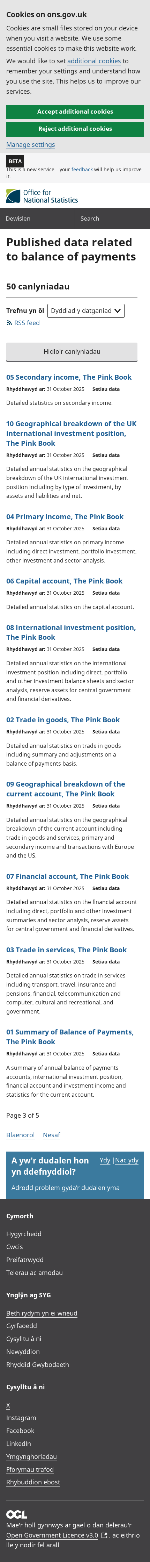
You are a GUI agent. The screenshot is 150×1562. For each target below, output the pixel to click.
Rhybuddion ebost (33, 1482)
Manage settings (30, 144)
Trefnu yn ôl (25, 310)
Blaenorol (20, 1135)
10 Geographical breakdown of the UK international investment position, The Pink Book (71, 433)
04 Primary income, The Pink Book (64, 516)
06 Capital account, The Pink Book (64, 581)
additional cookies (94, 61)
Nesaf (51, 1135)
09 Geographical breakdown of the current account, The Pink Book (65, 788)
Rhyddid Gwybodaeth (37, 1364)
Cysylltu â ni (24, 1338)
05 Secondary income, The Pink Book (69, 377)
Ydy (105, 1160)
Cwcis (14, 1246)
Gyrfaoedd (21, 1325)
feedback (82, 169)
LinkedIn (18, 1443)
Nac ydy (126, 1160)
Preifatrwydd (25, 1259)
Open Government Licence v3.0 (52, 1535)
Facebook (20, 1430)
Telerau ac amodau (34, 1272)
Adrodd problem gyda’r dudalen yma (66, 1187)
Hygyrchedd (24, 1234)
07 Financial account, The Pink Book (67, 876)
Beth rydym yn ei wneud (41, 1313)
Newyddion (23, 1351)
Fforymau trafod (30, 1469)
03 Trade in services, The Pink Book (66, 949)
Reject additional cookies (75, 128)
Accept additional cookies (75, 111)
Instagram (21, 1417)
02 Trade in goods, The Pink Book (63, 719)
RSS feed (27, 322)
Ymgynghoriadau (31, 1456)
